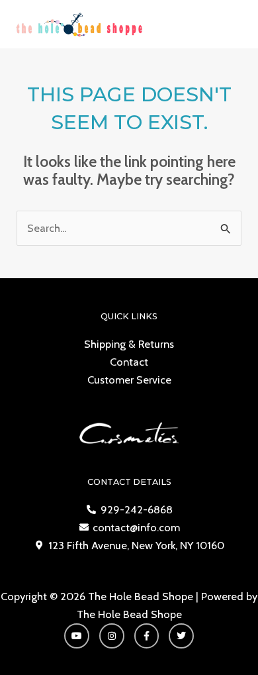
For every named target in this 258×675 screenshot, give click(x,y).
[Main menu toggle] (230, 24)
